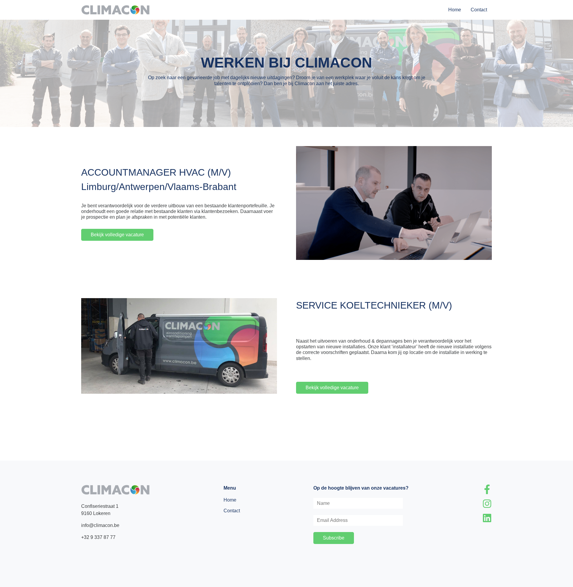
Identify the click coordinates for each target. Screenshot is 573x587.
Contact (479, 9)
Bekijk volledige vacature (117, 234)
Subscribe (333, 537)
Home (454, 9)
